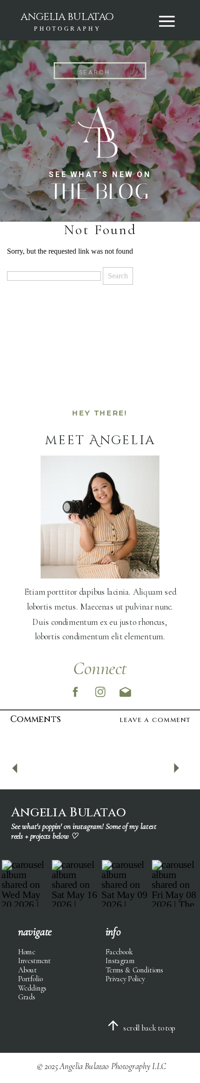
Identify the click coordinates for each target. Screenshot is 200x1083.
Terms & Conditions (134, 969)
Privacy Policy (125, 978)
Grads (26, 996)
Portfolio (30, 978)
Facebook (119, 951)
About (27, 969)
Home (26, 951)
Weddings (32, 987)
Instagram (120, 960)
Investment (34, 960)
